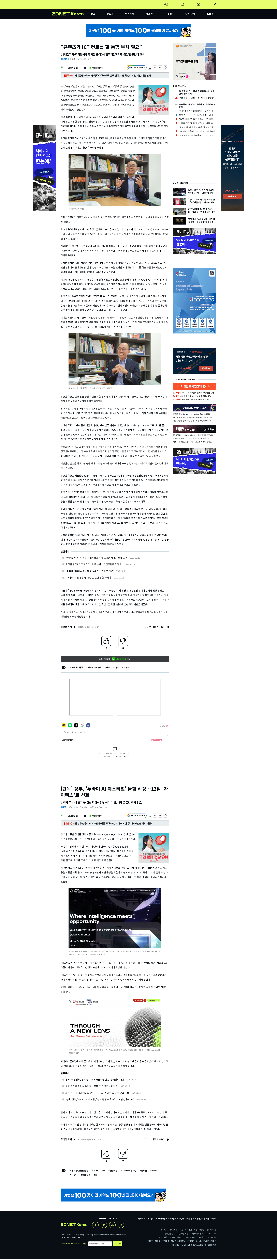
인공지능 (129, 13)
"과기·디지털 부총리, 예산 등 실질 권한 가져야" (88, 577)
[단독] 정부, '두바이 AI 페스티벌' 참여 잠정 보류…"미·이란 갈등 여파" (99, 1099)
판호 (108, 667)
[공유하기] (150, 68)
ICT (97, 1174)
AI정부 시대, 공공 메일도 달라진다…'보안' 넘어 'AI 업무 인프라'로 (97, 1092)
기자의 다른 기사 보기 (155, 626)
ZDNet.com (75, 1237)
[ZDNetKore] (71, 8)
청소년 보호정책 (210, 1218)
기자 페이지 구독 (97, 68)
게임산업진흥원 (94, 667)
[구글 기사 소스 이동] (136, 67)
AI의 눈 (149, 13)
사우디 (74, 1174)
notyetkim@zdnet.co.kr (89, 1139)
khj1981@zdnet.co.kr (88, 626)
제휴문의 (173, 1218)
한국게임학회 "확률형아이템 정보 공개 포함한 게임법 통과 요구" (96, 557)
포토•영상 (211, 13)
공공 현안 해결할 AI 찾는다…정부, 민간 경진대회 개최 (91, 1086)
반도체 (110, 13)
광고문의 (150, 1218)
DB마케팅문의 (161, 1218)
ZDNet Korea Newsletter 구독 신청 (73, 1243)
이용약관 (198, 1218)
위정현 (126, 667)
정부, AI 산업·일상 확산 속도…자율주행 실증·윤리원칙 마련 (94, 1079)
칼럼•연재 (190, 13)
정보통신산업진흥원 (80, 1170)
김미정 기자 (73, 815)
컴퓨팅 (63, 807)
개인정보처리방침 (185, 1218)
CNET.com (65, 1237)
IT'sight (169, 13)
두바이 (155, 1170)
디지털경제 (65, 59)
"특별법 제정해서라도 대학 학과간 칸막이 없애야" (89, 571)
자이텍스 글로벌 (129, 1170)
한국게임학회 (77, 667)
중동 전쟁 (86, 1174)
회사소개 (141, 1218)
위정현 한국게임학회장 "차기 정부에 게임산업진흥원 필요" (94, 564)
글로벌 (144, 1170)
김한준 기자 (73, 67)
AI (104, 1170)
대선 (117, 667)
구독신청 (117, 1243)
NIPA (95, 1170)
